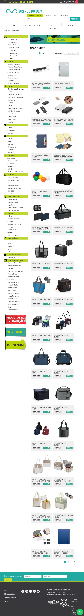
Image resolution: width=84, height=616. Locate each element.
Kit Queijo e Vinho (13, 56)
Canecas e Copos (13, 219)
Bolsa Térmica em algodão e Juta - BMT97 (41, 516)
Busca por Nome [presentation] (35, 15)
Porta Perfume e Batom (15, 208)
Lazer (9, 249)
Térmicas (10, 152)
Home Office (11, 45)
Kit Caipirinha (11, 50)
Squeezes (10, 246)
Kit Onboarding (12, 39)
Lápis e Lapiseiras (13, 83)
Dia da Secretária (13, 293)
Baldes (9, 216)
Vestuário (10, 125)
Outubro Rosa (12, 274)
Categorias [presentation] (64, 15)
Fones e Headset (13, 185)
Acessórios (11, 155)
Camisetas (11, 130)
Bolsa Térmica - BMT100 (63, 263)
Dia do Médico (12, 299)
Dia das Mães (12, 288)
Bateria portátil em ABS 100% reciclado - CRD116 (41, 120)
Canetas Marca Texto (14, 67)
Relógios (10, 169)
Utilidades (10, 213)
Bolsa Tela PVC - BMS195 (41, 263)
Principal (7, 30)
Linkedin (26, 591)
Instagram (30, 591)
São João (10, 268)
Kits (8, 36)
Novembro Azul (12, 304)
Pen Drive (10, 194)
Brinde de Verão (12, 310)
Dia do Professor (13, 296)
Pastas (9, 105)
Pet (8, 252)
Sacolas (10, 150)
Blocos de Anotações (14, 94)
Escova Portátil (12, 202)
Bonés (9, 128)
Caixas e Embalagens (14, 235)
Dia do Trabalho (12, 285)
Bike (8, 241)
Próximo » (51, 53)
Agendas (10, 92)
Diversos (10, 183)
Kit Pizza (10, 58)
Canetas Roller (12, 75)
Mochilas (10, 144)
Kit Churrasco (12, 53)
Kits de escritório (13, 47)
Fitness (9, 243)
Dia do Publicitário (13, 277)
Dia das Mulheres (13, 282)
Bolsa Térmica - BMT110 (41, 335)
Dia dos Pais (11, 290)
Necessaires (11, 147)
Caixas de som (12, 177)
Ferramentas (11, 230)
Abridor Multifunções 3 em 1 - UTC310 (41, 84)
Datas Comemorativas (15, 260)
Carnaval (10, 279)
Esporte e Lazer (12, 238)
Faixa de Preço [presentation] (51, 15)
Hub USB (10, 191)
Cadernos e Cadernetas (15, 97)
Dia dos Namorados (14, 266)
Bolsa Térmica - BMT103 (63, 299)
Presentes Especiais (14, 254)
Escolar (10, 103)
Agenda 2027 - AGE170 (62, 83)
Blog (38, 591)
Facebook (22, 591)
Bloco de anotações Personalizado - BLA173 (63, 156)
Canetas (10, 61)
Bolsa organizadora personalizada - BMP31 (40, 228)
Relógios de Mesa (13, 111)
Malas (9, 141)
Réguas (10, 122)
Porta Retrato (11, 119)
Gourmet (10, 232)
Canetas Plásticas (13, 72)
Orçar (46, 88)
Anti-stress (11, 158)
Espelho (10, 205)
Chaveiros (10, 163)
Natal (9, 307)
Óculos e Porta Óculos (15, 172)
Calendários (11, 100)
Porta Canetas (12, 114)
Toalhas (10, 133)
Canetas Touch (12, 78)
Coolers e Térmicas (14, 224)
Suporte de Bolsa (13, 210)
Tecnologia (11, 174)
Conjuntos (10, 81)
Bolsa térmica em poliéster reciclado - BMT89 (40, 553)
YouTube (34, 591)
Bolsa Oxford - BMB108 (63, 227)
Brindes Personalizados (15, 271)
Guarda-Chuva (12, 166)
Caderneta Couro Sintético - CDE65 (61, 552)
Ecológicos (11, 257)
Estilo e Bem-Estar (13, 196)
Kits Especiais (12, 42)
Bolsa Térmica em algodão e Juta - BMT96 (63, 480)
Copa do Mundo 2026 (14, 263)
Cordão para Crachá (14, 161)
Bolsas (9, 139)
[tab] (35, 15)
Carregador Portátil (13, 180)
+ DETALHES (36, 88)
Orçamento (70, 2)
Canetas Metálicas (13, 70)
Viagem (10, 136)
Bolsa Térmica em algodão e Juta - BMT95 (41, 480)
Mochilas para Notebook (15, 89)
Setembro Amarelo (13, 301)
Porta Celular (11, 116)
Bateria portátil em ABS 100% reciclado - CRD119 (63, 120)
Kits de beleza (12, 199)
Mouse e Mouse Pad (14, 188)
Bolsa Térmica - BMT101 (41, 299)
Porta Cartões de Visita (15, 108)
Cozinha (10, 221)
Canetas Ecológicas (14, 64)
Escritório (10, 86)
